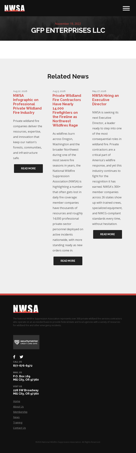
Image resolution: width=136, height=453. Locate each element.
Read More (28, 168)
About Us (18, 406)
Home (16, 401)
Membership (20, 412)
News (16, 417)
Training (17, 422)
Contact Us (19, 427)
